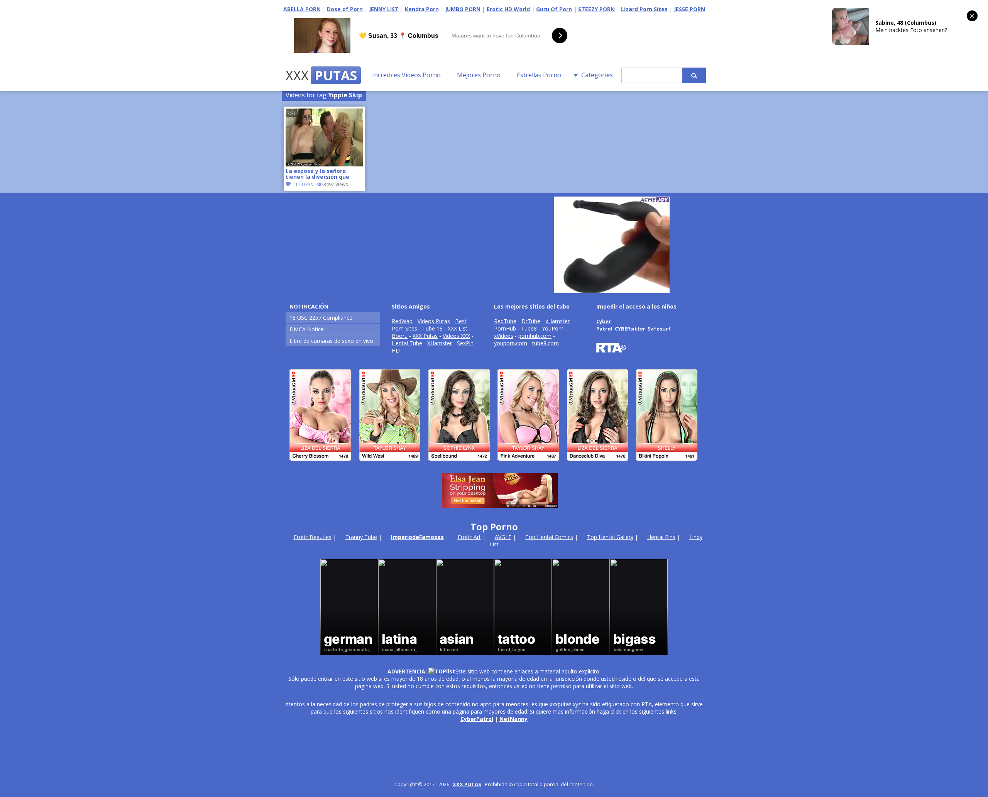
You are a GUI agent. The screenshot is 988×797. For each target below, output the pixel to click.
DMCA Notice (306, 329)
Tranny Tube (361, 537)
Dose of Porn (345, 9)
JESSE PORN (689, 9)
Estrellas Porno (539, 75)
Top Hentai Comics (549, 537)
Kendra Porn (422, 9)
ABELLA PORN (302, 9)
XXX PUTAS (467, 784)
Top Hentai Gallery (610, 537)
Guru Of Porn (554, 9)
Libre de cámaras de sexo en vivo (331, 340)
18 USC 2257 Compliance (320, 317)
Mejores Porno (479, 75)
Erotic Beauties (313, 537)
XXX (321, 75)
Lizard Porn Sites (644, 9)
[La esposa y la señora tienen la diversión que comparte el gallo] (324, 164)
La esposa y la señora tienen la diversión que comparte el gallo (317, 174)
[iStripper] (494, 464)
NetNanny (513, 718)
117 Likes (303, 184)
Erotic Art (469, 537)
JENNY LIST (384, 9)
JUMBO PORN (462, 9)
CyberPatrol (476, 718)
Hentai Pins (661, 537)
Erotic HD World (508, 9)
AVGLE (503, 537)
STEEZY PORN (596, 9)
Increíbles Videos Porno (406, 75)
